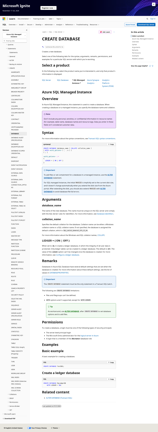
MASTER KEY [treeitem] (15, 236)
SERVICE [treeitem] (14, 324)
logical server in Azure (89, 335)
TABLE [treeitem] (13, 343)
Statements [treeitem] (13, 52)
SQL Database (62, 80)
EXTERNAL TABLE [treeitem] (17, 202)
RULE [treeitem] (13, 280)
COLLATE (101, 235)
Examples (135, 56)
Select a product (138, 36)
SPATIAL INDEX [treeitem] (16, 328)
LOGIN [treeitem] (13, 232)
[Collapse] (27, 30)
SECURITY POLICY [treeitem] (17, 295)
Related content (137, 59)
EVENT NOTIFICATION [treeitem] (19, 165)
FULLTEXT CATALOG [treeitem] (18, 212)
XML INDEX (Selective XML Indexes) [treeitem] (18, 382)
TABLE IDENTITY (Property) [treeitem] (17, 352)
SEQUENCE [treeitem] (15, 305)
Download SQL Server (146, 25)
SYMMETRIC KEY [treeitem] (17, 335)
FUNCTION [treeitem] (15, 224)
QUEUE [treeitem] (13, 258)
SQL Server (58, 32)
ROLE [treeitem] (13, 273)
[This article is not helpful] (152, 66)
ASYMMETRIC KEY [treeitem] (17, 84)
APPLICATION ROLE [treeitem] (18, 76)
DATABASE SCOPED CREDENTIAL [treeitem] (18, 152)
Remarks (135, 50)
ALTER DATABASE (72, 311)
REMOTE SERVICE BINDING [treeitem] (17, 263)
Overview (135, 42)
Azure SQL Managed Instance (142, 39)
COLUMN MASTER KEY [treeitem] (17, 114)
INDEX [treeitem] (13, 228)
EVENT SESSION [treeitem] (17, 169)
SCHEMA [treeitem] (14, 284)
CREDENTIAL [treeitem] (15, 123)
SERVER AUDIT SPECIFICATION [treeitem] (16, 314)
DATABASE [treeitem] (15, 134)
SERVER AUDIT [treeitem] (16, 309)
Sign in (152, 19)
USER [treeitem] (13, 365)
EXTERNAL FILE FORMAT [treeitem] (16, 196)
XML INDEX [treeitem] (15, 377)
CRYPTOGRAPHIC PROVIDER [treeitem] (17, 128)
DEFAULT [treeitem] (14, 157)
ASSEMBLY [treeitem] (15, 80)
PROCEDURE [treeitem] (15, 254)
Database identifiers (105, 214)
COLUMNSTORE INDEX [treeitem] (16, 101)
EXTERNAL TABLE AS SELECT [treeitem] (18, 207)
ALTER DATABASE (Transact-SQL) (59, 398)
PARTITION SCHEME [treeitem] (18, 250)
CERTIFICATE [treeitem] (15, 96)
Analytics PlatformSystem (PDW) (108, 83)
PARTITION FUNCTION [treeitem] (15, 245)
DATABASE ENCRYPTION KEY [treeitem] (17, 145)
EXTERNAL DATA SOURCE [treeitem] (17, 174)
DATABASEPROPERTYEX (59, 273)
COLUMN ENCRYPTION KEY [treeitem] (17, 107)
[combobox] (15, 35)
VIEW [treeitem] (13, 369)
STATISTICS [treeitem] (15, 331)
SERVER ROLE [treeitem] (16, 320)
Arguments (136, 47)
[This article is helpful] (150, 66)
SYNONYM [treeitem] (15, 339)
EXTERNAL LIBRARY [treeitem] (18, 191)
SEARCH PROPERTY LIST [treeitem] (18, 289)
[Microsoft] (4, 18)
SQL (50, 32)
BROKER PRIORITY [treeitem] (17, 92)
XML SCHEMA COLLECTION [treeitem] (16, 389)
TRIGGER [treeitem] (14, 358)
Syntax (134, 44)
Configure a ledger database (67, 255)
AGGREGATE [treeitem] (15, 72)
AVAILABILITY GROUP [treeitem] (18, 88)
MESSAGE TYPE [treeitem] (16, 240)
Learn (44, 32)
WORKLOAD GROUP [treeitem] (18, 373)
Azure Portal (130, 25)
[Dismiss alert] (153, 4)
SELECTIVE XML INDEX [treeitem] (16, 300)
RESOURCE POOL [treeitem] (17, 269)
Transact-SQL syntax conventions (101, 138)
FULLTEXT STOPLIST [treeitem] (18, 220)
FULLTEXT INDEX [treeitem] (17, 216)
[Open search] (147, 19)
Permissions (136, 53)
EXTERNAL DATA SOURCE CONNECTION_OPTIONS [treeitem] (19, 184)
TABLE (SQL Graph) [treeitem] (18, 347)
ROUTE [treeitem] (13, 276)
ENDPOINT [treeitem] (15, 161)
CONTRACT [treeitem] (15, 119)
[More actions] (114, 32)
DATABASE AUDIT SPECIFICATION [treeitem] (17, 139)
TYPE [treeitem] (13, 362)
